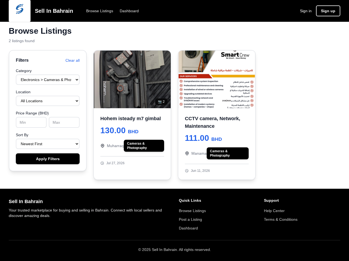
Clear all (72, 60)
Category (24, 71)
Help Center (274, 211)
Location (23, 92)
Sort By (22, 135)
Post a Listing (190, 219)
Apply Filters (48, 159)
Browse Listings (99, 11)
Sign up (328, 11)
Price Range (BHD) (32, 113)
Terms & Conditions (280, 219)
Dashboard (129, 11)
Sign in (306, 11)
